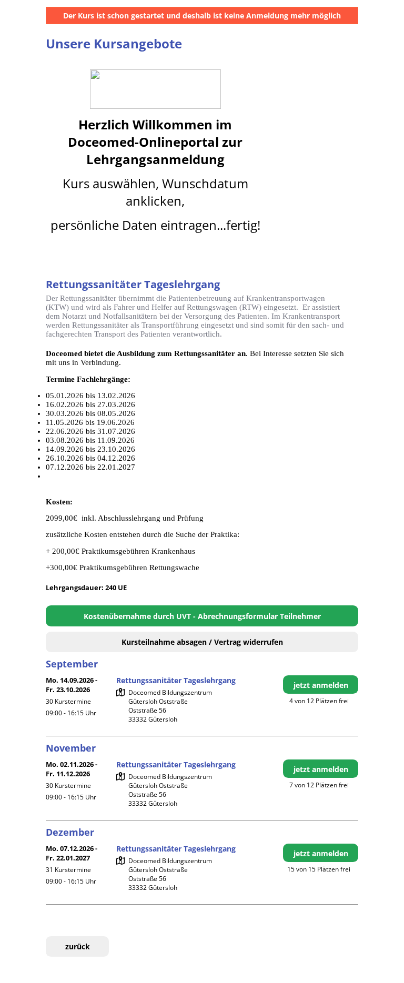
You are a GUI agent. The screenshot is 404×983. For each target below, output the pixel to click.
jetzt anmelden (321, 685)
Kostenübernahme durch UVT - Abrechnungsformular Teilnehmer (202, 616)
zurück (77, 946)
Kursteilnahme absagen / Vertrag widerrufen (202, 642)
